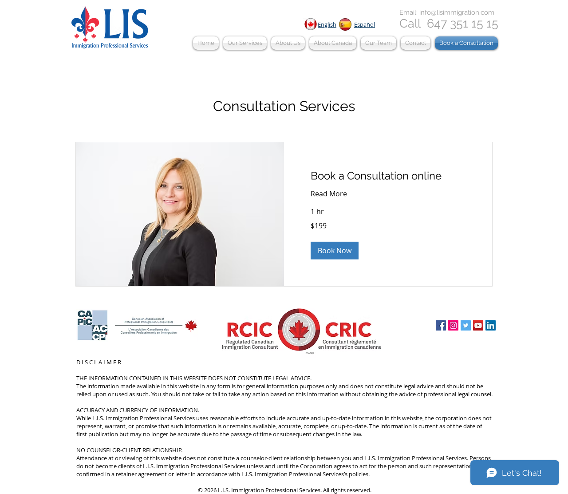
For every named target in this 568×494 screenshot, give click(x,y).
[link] (388, 176)
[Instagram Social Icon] (453, 325)
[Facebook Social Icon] (441, 325)
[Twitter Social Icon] (466, 325)
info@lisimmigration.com (456, 12)
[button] (245, 43)
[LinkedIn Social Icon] (490, 325)
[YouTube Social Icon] (478, 325)
